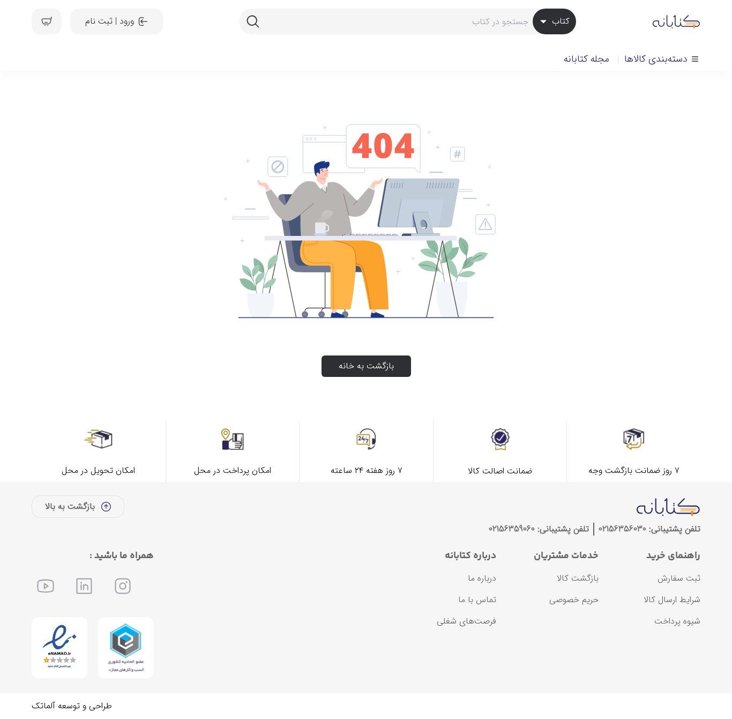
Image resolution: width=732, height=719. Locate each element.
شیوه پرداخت (677, 621)
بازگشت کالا (578, 578)
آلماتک (43, 706)
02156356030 (622, 529)
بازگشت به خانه (366, 366)
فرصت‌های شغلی (466, 621)
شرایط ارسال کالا (672, 599)
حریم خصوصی (574, 599)
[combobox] (407, 21)
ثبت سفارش (679, 578)
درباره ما (482, 578)
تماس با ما (477, 599)
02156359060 (512, 529)
